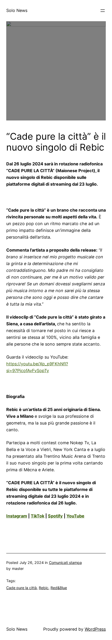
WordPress (95, 629)
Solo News (16, 10)
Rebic (43, 587)
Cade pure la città (21, 587)
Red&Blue (59, 587)
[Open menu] (102, 11)
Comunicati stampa (65, 562)
